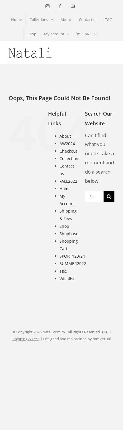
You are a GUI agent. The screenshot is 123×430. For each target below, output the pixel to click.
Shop (64, 226)
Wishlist (67, 278)
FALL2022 (68, 181)
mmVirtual (102, 338)
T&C (63, 271)
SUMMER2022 (72, 263)
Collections (69, 158)
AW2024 (67, 143)
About (65, 136)
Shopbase (68, 233)
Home (65, 188)
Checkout (68, 151)
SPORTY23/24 (72, 256)
